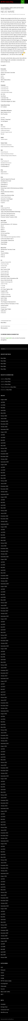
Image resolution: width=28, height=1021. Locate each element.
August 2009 (4, 941)
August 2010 (4, 908)
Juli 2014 (3, 781)
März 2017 (3, 694)
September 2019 (5, 616)
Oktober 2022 (4, 521)
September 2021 (5, 556)
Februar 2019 (4, 635)
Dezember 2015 (4, 735)
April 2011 (3, 887)
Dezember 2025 (4, 421)
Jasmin (10, 14)
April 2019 (3, 629)
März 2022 (3, 540)
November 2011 (4, 868)
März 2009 (3, 954)
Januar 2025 (3, 451)
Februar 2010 (4, 925)
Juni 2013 (3, 816)
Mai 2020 (3, 594)
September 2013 (5, 808)
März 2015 (3, 759)
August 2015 (4, 746)
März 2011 (3, 889)
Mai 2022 (3, 535)
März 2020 (3, 600)
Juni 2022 (3, 532)
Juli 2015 (3, 749)
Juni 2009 (3, 946)
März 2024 (3, 478)
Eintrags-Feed (4, 1007)
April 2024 (3, 475)
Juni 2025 (3, 437)
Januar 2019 (3, 637)
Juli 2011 (3, 879)
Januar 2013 (3, 830)
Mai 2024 (3, 472)
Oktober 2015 (4, 740)
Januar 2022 (3, 545)
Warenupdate (5, 327)
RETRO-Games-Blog (7, 2)
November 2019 (4, 610)
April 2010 (3, 919)
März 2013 (3, 824)
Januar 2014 (3, 797)
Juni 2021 (3, 564)
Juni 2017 (3, 686)
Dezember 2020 (4, 575)
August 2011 (4, 876)
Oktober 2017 (4, 675)
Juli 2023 (3, 499)
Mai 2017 (3, 689)
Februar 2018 (4, 665)
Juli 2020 (3, 589)
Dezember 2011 (4, 865)
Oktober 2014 (4, 773)
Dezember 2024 (4, 453)
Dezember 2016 (4, 702)
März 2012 (3, 857)
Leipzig (15, 7)
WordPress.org (4, 1012)
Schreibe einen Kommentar (18, 14)
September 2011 (5, 873)
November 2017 (4, 673)
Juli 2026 (3, 402)
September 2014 (5, 776)
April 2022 (3, 537)
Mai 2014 (3, 786)
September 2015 (5, 743)
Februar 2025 (4, 448)
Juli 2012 (3, 846)
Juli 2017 (3, 684)
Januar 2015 (3, 765)
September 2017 (5, 678)
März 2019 (3, 632)
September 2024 (5, 461)
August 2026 (4, 399)
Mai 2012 (3, 851)
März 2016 (3, 727)
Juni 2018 (3, 654)
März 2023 (3, 508)
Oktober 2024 (4, 459)
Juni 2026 (3, 405)
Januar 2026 (3, 418)
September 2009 (5, 938)
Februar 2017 (4, 697)
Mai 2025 (3, 440)
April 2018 (3, 659)
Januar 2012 (3, 862)
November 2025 (4, 424)
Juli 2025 (3, 434)
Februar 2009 (4, 957)
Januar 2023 (3, 513)
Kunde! (2, 975)
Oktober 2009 (4, 935)
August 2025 (4, 432)
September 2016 (5, 711)
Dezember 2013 (4, 800)
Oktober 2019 (4, 613)
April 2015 (3, 757)
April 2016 (3, 724)
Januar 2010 (3, 927)
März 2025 (3, 445)
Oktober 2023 (4, 491)
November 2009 (4, 933)
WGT (2, 994)
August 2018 (4, 648)
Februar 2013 (4, 827)
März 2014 (3, 792)
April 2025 (3, 443)
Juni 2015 (3, 751)
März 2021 (3, 572)
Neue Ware (6, 321)
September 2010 (5, 906)
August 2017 (4, 681)
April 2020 (3, 597)
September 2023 (5, 494)
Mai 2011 (3, 884)
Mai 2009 (3, 949)
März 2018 (3, 662)
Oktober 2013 (4, 805)
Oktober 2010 (4, 903)
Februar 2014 (4, 795)
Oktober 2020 (4, 581)
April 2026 (3, 410)
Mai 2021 (3, 567)
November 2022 (4, 518)
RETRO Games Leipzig (6, 980)
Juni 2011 (3, 881)
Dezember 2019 (4, 608)
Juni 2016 (3, 719)
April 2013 (3, 822)
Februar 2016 (4, 730)
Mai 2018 (3, 656)
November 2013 (4, 803)
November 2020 (4, 578)
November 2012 (4, 835)
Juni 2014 (3, 784)
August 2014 (4, 778)
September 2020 (5, 583)
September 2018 (5, 646)
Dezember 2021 (4, 548)
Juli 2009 (3, 943)
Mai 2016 (3, 721)
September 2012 (5, 841)
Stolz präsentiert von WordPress (7, 1019)
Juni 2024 (3, 470)
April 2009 (3, 952)
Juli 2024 (3, 467)
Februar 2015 (4, 762)
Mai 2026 (3, 407)
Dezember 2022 (4, 516)
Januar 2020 (3, 605)
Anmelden (3, 1004)
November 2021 (4, 551)
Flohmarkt (6, 7)
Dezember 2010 (4, 897)
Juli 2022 (3, 529)
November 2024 (4, 456)
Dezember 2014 (4, 767)
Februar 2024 (4, 480)
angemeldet (9, 338)
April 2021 (3, 570)
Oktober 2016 (4, 708)
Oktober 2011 (4, 870)
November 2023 (4, 489)
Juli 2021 (3, 562)
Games (11, 7)
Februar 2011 (4, 892)
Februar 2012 (4, 860)
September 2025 (5, 429)
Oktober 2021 (4, 554)
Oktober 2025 (4, 426)
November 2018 (4, 640)
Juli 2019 (3, 621)
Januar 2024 (3, 483)
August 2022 (4, 526)
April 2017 (3, 692)
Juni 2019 (3, 624)
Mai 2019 (3, 627)
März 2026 (3, 413)
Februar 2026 (4, 415)
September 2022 (5, 524)
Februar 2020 (4, 602)
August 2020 (4, 586)
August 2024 (4, 464)
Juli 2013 (3, 814)
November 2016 (4, 705)
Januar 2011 (3, 895)
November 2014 (4, 770)
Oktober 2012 (4, 838)
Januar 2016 (3, 732)
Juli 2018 (3, 651)
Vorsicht (3, 989)
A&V (2, 7)
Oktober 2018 (4, 643)
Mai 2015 (3, 754)
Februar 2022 (4, 543)
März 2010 (3, 922)
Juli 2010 (3, 911)
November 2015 (4, 738)
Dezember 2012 (4, 832)
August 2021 (4, 559)
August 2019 (4, 619)
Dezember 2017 (4, 670)
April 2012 (3, 854)
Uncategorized (4, 983)
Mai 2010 (3, 916)
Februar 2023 (4, 510)
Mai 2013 (3, 819)
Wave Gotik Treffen (5, 991)
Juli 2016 (3, 716)
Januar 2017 (3, 700)
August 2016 (4, 713)
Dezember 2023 (4, 486)
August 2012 (4, 843)
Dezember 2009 (4, 930)
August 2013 (4, 811)
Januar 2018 (3, 667)
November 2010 (4, 900)
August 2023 (4, 497)
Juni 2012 (3, 849)
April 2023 (3, 505)
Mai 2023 (3, 502)
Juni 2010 (3, 914)
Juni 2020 (3, 591)
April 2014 (3, 789)
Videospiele (8, 9)
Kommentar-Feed (5, 1009)
